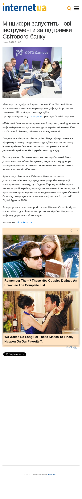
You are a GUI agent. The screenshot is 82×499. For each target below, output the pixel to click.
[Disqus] (41, 407)
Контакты (52, 474)
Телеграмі (35, 116)
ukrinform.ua (24, 222)
